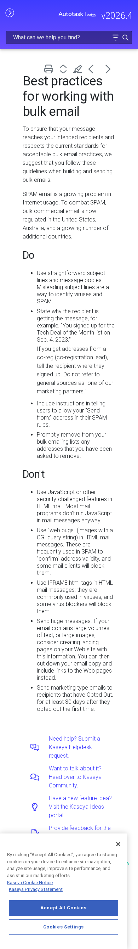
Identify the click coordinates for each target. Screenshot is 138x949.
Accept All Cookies (63, 907)
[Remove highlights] (79, 68)
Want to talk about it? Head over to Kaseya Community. (75, 777)
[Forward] (108, 68)
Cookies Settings (63, 927)
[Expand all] (64, 68)
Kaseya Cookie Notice (30, 882)
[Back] (93, 68)
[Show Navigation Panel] (9, 12)
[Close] (118, 844)
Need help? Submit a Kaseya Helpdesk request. (74, 747)
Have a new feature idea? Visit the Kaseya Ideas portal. (80, 807)
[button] (115, 37)
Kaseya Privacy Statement (36, 889)
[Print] (50, 68)
